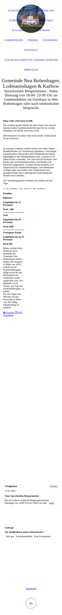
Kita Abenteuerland (40, 10)
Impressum (31, 588)
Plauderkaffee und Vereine (31, 30)
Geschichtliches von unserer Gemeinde (31, 60)
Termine (32, 40)
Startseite (15, 10)
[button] (31, 603)
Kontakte (31, 50)
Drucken (9, 312)
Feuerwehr (50, 40)
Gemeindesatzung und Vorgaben (31, 20)
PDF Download (12, 314)
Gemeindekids (14, 40)
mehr (51, 503)
